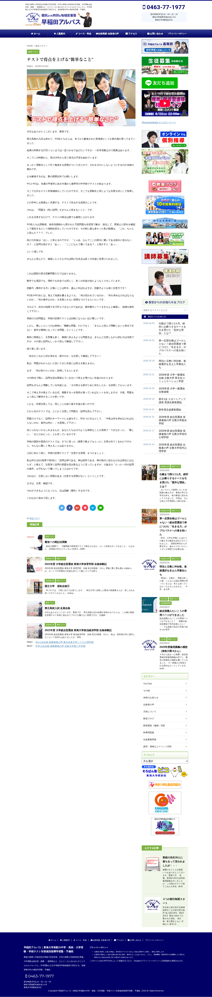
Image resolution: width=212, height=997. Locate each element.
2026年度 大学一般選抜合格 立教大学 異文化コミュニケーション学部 (172, 378)
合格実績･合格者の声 (108, 33)
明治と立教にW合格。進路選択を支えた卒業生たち (172, 364)
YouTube (147, 683)
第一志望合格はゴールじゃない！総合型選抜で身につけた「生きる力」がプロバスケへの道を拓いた (172, 347)
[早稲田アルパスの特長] (165, 161)
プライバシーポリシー (177, 33)
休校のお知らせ (150, 697)
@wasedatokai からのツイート (159, 122)
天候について (149, 711)
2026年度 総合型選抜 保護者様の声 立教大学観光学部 (173, 420)
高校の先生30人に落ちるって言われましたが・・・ (174, 861)
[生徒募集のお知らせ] (165, 65)
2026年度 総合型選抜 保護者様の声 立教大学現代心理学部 (173, 434)
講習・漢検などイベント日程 (157, 746)
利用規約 (166, 961)
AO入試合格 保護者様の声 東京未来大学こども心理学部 (64, 642)
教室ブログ (35, 518)
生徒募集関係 (149, 739)
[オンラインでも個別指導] (165, 146)
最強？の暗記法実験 (56, 542)
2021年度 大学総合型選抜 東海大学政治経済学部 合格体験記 (78, 630)
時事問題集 (148, 732)
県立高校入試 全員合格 (57, 608)
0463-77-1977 (165, 7)
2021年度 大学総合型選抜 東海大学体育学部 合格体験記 (76, 564)
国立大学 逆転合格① (57, 586)
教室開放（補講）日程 (154, 725)
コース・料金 (84, 33)
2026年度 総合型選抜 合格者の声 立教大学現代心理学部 (173, 447)
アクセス (132, 33)
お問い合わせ (156, 33)
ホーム (36, 33)
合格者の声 (148, 704)
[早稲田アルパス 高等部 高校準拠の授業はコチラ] (165, 46)
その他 (146, 690)
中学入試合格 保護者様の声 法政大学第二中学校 (60, 646)
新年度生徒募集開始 (170, 409)
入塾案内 (60, 33)
